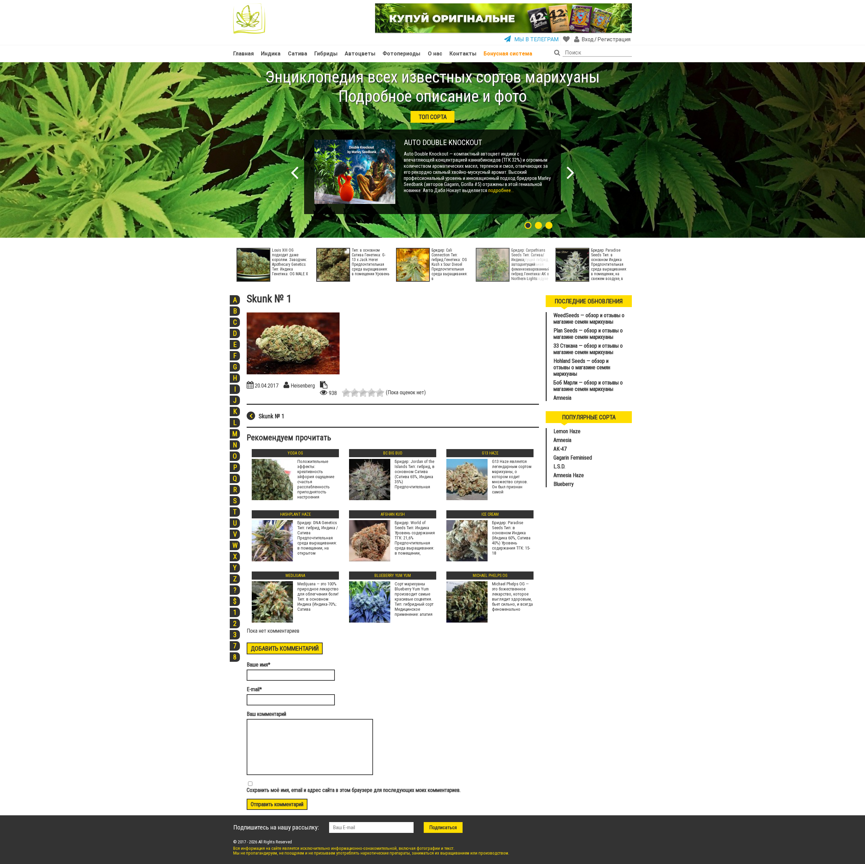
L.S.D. (559, 466)
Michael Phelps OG (490, 575)
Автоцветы (360, 53)
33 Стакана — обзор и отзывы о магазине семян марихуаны (588, 349)
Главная (243, 53)
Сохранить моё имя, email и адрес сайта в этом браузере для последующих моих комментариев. (354, 790)
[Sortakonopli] (249, 18)
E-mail (254, 689)
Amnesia (562, 398)
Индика (270, 53)
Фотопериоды (401, 53)
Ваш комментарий (266, 714)
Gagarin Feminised (573, 457)
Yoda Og (295, 453)
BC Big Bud (392, 453)
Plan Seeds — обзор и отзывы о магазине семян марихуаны (588, 333)
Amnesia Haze (568, 475)
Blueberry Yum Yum (392, 575)
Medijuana (295, 575)
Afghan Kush (393, 514)
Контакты (462, 53)
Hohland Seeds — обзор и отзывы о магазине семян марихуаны (581, 367)
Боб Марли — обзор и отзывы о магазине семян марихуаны (588, 385)
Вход (588, 39)
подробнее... (500, 190)
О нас (435, 53)
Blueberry (563, 484)
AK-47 (560, 449)
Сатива (297, 53)
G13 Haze (490, 453)
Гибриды (326, 53)
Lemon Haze (566, 431)
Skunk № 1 (271, 416)
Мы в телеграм (536, 39)
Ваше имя (258, 664)
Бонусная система (508, 53)
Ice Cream (490, 514)
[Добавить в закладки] (566, 39)
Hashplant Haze (295, 514)
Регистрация (613, 39)
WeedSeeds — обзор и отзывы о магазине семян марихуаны (588, 318)
